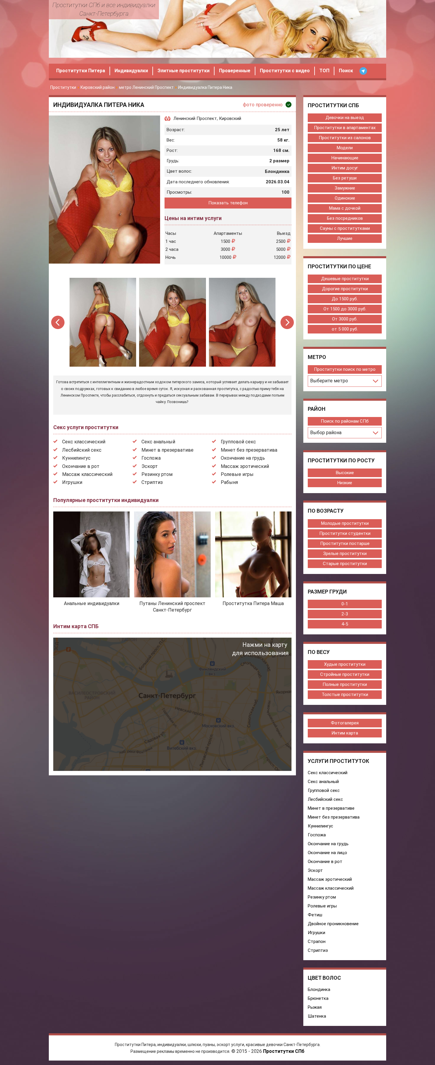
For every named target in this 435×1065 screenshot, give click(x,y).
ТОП (324, 70)
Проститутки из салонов (345, 137)
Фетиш (315, 915)
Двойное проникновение (333, 923)
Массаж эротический (245, 466)
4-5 (344, 624)
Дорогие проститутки (345, 288)
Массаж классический (87, 474)
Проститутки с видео (285, 70)
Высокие (345, 472)
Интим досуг (344, 168)
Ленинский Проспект (195, 118)
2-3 (344, 614)
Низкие (344, 482)
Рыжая (315, 1007)
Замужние (345, 188)
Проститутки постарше (345, 543)
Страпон (317, 941)
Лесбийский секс (82, 450)
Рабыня (229, 482)
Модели (345, 147)
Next (287, 322)
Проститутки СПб (283, 1051)
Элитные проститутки (183, 70)
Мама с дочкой (344, 208)
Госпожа (151, 458)
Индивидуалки (131, 70)
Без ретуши (345, 178)
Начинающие (344, 158)
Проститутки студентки (344, 533)
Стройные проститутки (344, 674)
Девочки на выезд (345, 117)
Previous (58, 322)
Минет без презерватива (249, 450)
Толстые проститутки (345, 694)
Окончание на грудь (243, 458)
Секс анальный (158, 442)
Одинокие (345, 198)
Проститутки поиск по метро (345, 369)
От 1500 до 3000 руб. (344, 309)
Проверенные (234, 70)
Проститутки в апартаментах (345, 127)
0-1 (344, 604)
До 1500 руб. (345, 298)
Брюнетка (318, 998)
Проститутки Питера (80, 70)
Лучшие (344, 238)
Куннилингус (76, 458)
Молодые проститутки (345, 523)
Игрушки (72, 482)
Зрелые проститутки (345, 553)
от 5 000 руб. (345, 329)
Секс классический (83, 442)
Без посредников (345, 218)
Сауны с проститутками (345, 228)
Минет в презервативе (167, 450)
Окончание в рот (80, 466)
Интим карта (344, 733)
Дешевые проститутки (345, 278)
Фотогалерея (345, 723)
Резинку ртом (157, 474)
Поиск (346, 70)
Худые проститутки (344, 664)
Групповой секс (238, 442)
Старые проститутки (345, 563)
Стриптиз (152, 482)
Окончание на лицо (327, 852)
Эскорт (149, 466)
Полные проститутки (345, 684)
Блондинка (319, 989)
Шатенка (317, 1016)
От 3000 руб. (344, 319)
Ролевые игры (237, 474)
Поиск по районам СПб (345, 421)
